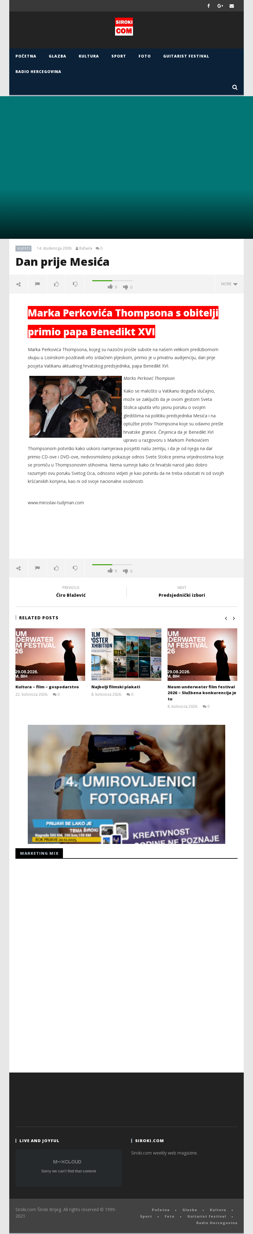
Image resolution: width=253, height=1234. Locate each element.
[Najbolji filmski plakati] (126, 654)
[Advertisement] (126, 538)
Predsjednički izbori (182, 592)
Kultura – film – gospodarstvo (47, 687)
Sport (118, 56)
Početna (25, 56)
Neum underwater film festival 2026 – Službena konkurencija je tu (202, 693)
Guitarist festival (186, 56)
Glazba (57, 56)
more (227, 283)
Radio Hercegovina (38, 71)
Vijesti (23, 248)
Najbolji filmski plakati (115, 687)
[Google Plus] (220, 5)
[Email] (232, 5)
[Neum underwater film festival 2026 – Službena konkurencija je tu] (203, 654)
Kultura (89, 56)
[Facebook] (208, 5)
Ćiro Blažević (71, 592)
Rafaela (85, 248)
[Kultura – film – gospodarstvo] (50, 654)
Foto (145, 56)
